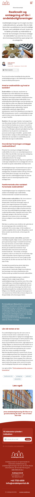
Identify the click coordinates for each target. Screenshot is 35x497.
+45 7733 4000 (17, 481)
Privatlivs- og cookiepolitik (16, 446)
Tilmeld (28, 439)
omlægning (19, 376)
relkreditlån (17, 379)
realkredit (28, 376)
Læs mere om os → (17, 469)
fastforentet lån (8, 376)
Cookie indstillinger (24, 492)
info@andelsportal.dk (17, 483)
